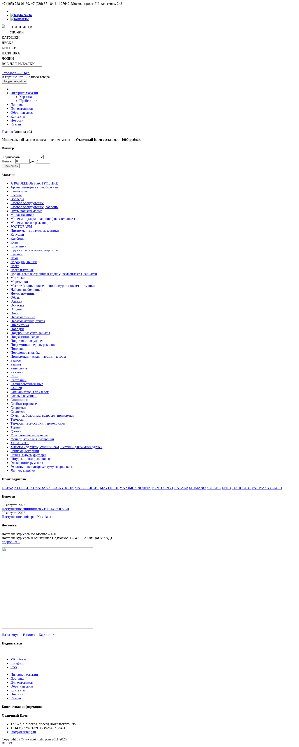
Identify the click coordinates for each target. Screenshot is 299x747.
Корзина (25, 97)
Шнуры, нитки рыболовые (31, 459)
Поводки (17, 329)
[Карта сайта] (21, 15)
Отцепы (17, 309)
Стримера (18, 411)
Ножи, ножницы (23, 293)
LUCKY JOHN (62, 488)
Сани (14, 376)
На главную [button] (10, 635)
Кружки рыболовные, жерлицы (34, 250)
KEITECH (22, 488)
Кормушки (18, 246)
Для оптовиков (22, 108)
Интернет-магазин (24, 93)
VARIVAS (259, 488)
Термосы (17, 419)
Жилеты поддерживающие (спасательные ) (43, 219)
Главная (8, 132)
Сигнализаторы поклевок (30, 392)
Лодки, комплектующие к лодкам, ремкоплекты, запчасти (54, 274)
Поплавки (18, 348)
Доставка (17, 104)
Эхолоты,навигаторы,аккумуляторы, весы (42, 466)
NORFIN (144, 488)
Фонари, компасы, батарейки (32, 439)
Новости (17, 120)
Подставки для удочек (27, 341)
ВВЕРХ (7, 743)
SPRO (226, 488)
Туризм (16, 427)
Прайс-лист (28, 101)
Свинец (16, 388)
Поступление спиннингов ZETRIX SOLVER (35, 509)
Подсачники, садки (25, 337)
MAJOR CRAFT (87, 488)
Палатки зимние (23, 317)
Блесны (16, 195)
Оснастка (18, 305)
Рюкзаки (17, 372)
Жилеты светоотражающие (31, 223)
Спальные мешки (24, 396)
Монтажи (18, 278)
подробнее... (11, 542)
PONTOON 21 (162, 488)
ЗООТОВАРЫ (21, 226)
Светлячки (18, 380)
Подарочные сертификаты (30, 333)
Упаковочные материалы (29, 435)
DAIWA (7, 488)
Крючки (17, 254)
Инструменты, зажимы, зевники (35, 230)
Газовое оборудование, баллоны (34, 207)
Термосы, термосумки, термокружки (38, 423)
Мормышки (19, 282)
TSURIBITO (241, 488)
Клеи (14, 242)
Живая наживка (22, 215)
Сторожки (18, 407)
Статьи (16, 124)
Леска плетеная (22, 270)
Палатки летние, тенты (28, 321)
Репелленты (19, 368)
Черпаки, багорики (25, 451)
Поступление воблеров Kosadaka (26, 517)
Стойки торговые (24, 404)
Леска (15, 266)
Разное (16, 360)
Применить (11, 166)
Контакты (18, 116)
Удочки (16, 431)
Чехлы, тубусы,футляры (28, 455)
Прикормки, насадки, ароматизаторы (38, 356)
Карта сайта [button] (47, 635)
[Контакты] (20, 19)
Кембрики (18, 238)
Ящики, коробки (23, 470)
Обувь (15, 297)
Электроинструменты (27, 463)
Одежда (16, 301)
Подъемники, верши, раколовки (34, 345)
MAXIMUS (128, 488)
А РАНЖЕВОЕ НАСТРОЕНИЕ (34, 183)
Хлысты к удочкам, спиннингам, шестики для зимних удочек (56, 447)
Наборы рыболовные (26, 289)
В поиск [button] (29, 635)
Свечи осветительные (27, 384)
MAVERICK (109, 488)
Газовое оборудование (27, 203)
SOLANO (214, 488)
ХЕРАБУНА (20, 443)
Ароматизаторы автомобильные (34, 187)
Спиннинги (19, 400)
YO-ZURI (274, 488)
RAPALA (181, 488)
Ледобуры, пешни (24, 262)
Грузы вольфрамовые (26, 211)
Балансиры (19, 191)
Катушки (17, 234)
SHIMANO (197, 488)
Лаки (14, 258)
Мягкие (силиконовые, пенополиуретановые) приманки (53, 285)
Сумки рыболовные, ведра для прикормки (42, 415)
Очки (15, 313)
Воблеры (17, 199)
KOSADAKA (40, 488)
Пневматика (20, 325)
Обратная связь (22, 112)
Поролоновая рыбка (25, 352)
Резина (16, 364)
